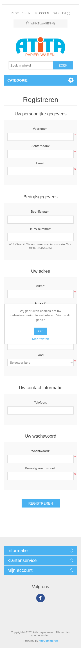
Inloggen (42, 13)
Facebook (40, 598)
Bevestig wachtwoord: (40, 468)
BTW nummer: (40, 229)
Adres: (40, 286)
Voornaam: (40, 128)
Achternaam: (41, 146)
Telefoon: (40, 402)
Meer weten (40, 339)
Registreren (20, 13)
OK (40, 331)
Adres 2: (41, 303)
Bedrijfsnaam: (40, 211)
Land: (40, 355)
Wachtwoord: (40, 451)
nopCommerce (48, 640)
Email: (40, 163)
